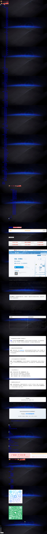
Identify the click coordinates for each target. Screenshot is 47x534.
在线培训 (11, 452)
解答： (11, 340)
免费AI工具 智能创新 (28, 242)
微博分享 (20, 420)
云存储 (15, 420)
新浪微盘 (26, 420)
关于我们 (18, 463)
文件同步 (23, 420)
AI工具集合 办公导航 (40, 244)
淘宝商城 (14, 438)
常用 (11, 217)
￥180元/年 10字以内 (15, 242)
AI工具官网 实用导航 (15, 244)
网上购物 (17, 438)
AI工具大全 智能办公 (28, 244)
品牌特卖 (11, 445)
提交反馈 (2, 532)
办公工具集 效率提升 (40, 242)
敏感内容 (2, 530)
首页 (9, 217)
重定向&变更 (3, 528)
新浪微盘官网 (22, 350)
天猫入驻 (11, 438)
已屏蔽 (2, 529)
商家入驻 (14, 445)
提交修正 (2, 531)
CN (13, 420)
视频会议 (14, 452)
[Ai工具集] (15, 186)
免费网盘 (17, 420)
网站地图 (16, 463)
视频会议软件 (18, 452)
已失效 (2, 527)
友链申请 (10, 463)
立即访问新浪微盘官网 (29, 413)
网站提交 (13, 463)
